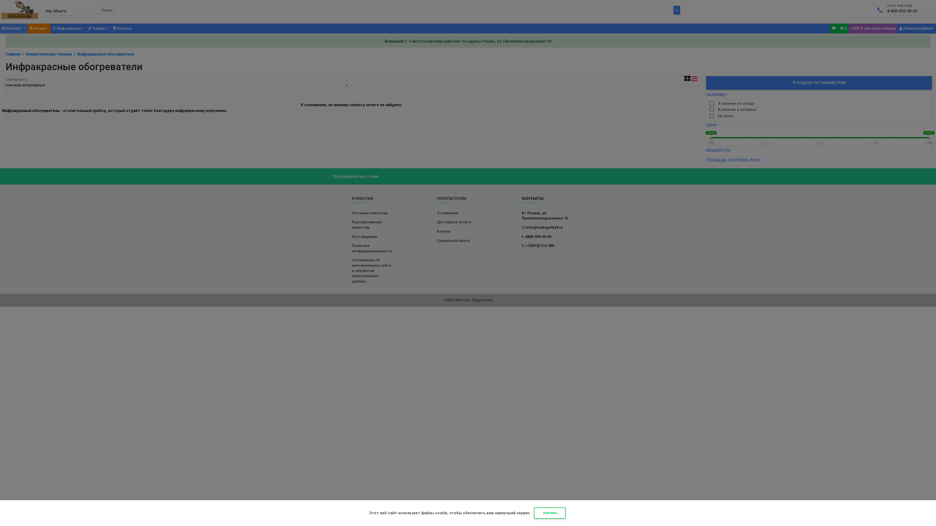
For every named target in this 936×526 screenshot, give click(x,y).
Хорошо (550, 513)
